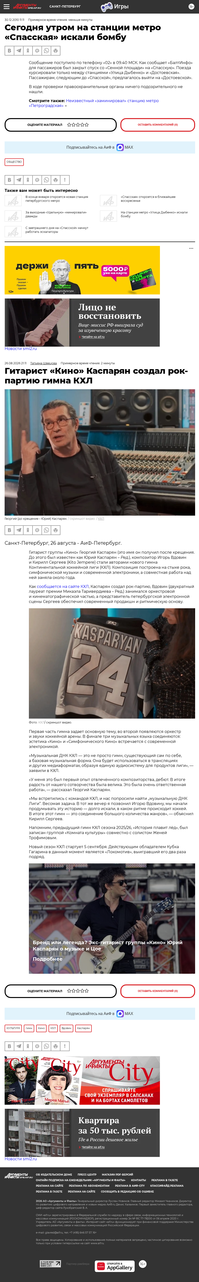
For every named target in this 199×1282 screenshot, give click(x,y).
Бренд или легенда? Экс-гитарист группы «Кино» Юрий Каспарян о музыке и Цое (107, 946)
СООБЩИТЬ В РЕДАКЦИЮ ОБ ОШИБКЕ (127, 1191)
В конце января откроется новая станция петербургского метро (56, 199)
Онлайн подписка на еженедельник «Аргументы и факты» (80, 1180)
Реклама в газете (164, 1180)
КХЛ (101, 518)
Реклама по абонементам (89, 1185)
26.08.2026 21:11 (15, 363)
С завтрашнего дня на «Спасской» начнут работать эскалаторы (56, 230)
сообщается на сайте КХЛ (63, 586)
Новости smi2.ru (21, 348)
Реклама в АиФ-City (130, 1185)
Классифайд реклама (166, 1185)
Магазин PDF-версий (117, 1174)
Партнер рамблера (77, 1263)
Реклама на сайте (49, 1185)
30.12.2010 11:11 (14, 20)
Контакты (138, 1180)
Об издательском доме (54, 1174)
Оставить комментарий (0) (158, 124)
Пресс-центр (87, 1174)
